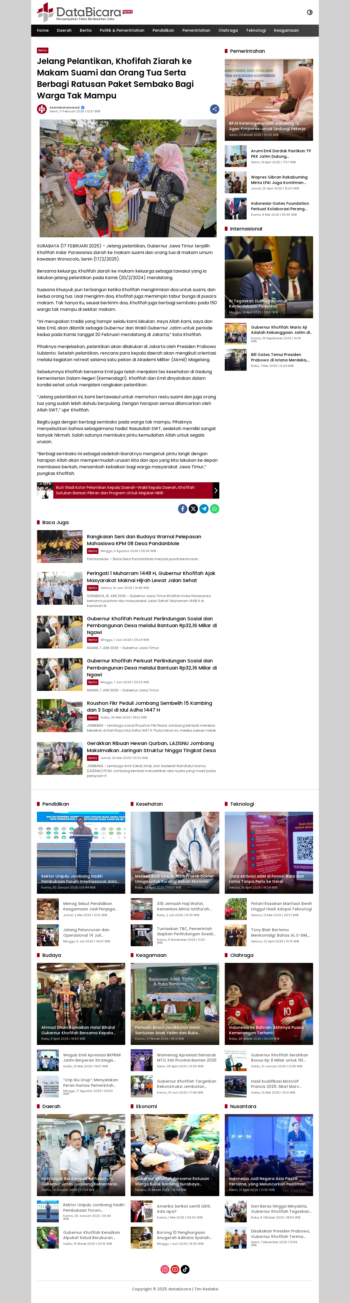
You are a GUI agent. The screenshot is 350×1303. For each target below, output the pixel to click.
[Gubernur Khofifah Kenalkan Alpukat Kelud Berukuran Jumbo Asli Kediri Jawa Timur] (48, 1238)
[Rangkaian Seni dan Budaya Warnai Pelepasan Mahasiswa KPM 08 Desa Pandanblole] (60, 546)
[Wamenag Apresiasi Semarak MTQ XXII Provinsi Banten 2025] (142, 1060)
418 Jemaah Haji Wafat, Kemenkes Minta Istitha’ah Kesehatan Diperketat (183, 906)
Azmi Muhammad (64, 107)
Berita (42, 50)
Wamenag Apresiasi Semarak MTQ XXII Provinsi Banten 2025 (187, 1058)
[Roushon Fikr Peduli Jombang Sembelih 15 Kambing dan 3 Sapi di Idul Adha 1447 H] (60, 715)
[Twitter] (193, 508)
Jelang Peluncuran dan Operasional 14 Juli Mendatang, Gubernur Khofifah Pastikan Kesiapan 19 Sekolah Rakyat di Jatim (93, 932)
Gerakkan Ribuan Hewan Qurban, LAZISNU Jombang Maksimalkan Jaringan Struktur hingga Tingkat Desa (151, 746)
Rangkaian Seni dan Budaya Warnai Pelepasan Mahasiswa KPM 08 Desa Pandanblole (144, 540)
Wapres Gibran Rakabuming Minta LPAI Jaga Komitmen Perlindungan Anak (279, 180)
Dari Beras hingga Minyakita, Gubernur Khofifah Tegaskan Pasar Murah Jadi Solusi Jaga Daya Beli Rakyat (280, 1209)
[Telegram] (204, 508)
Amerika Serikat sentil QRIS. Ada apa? (184, 1209)
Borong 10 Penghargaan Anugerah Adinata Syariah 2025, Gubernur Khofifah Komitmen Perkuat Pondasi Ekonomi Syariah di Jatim (184, 1235)
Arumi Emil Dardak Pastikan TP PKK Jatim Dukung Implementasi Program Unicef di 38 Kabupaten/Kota (281, 153)
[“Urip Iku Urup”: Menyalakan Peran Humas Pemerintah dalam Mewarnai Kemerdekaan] (48, 1086)
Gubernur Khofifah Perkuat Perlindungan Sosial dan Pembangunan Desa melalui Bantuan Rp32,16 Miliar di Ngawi (152, 625)
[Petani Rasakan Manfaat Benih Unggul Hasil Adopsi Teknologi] (236, 909)
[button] (310, 12)
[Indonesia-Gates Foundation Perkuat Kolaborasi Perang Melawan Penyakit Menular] (236, 209)
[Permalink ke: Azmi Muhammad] (43, 109)
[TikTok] (185, 1269)
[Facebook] (182, 508)
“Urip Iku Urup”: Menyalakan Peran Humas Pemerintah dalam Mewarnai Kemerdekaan (90, 1082)
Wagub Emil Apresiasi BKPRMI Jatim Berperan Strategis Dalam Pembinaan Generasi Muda (92, 1058)
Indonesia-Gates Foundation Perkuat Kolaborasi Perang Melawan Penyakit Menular (280, 206)
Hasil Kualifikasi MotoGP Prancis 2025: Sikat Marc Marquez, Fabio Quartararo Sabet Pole (278, 1084)
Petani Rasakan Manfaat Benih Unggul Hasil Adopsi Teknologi (281, 906)
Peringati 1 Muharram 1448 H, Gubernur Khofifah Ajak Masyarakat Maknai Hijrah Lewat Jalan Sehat (151, 576)
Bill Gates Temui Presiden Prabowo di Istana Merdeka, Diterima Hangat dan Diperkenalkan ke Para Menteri (281, 357)
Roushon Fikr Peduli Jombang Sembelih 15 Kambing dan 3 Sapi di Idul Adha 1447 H (149, 706)
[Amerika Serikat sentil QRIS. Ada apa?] (142, 1211)
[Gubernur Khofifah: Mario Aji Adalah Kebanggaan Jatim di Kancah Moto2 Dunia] (236, 333)
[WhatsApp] (214, 508)
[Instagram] (165, 1269)
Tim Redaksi (206, 1289)
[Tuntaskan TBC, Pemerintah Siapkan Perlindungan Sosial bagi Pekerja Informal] (142, 935)
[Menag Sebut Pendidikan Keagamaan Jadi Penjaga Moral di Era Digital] (48, 909)
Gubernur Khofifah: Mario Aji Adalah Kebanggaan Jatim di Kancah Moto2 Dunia (280, 330)
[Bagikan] (214, 109)
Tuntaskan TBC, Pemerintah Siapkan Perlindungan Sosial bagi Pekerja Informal (185, 931)
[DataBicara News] (85, 12)
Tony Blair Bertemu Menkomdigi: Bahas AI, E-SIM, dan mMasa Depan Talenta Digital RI (279, 932)
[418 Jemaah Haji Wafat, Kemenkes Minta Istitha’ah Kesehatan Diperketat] (142, 909)
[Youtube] (175, 1269)
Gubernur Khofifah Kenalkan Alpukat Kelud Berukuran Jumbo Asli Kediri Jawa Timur (92, 1235)
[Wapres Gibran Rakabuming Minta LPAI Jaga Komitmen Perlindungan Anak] (236, 182)
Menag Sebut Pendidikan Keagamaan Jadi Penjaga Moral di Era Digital (89, 906)
